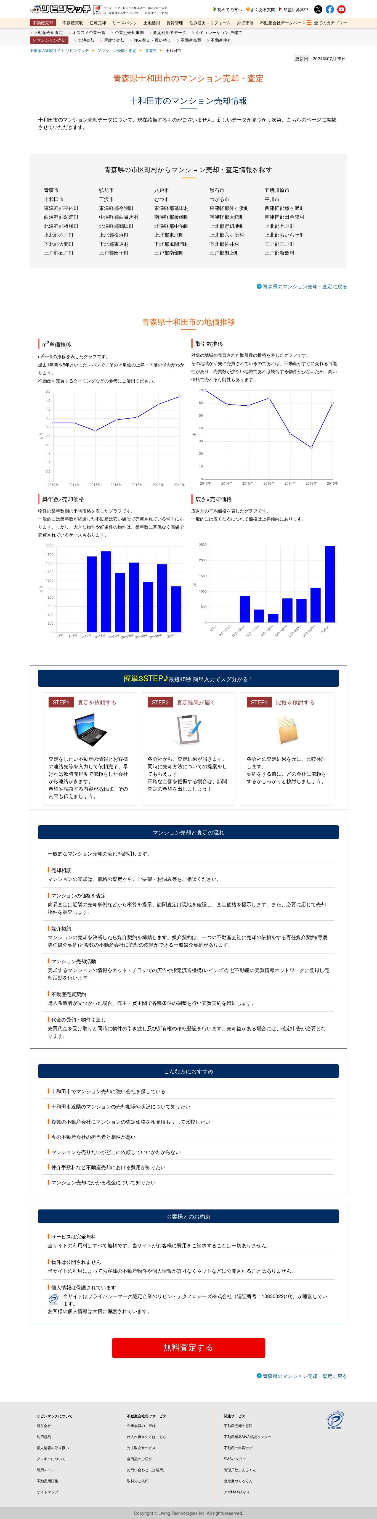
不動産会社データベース (283, 22)
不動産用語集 (47, 1480)
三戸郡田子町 (114, 252)
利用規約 (44, 1436)
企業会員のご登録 (141, 1425)
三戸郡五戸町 (59, 252)
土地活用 (152, 22)
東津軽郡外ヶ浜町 (229, 207)
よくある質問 (262, 9)
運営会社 (44, 1425)
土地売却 (86, 40)
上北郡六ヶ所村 (226, 234)
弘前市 (106, 189)
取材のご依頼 (137, 1480)
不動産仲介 (221, 40)
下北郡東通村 (114, 243)
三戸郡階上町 (224, 252)
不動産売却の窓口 (238, 1425)
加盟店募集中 (295, 9)
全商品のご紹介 (139, 1458)
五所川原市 (277, 189)
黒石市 (216, 189)
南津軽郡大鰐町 (226, 216)
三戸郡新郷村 (279, 252)
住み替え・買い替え (152, 40)
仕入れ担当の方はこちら (146, 1436)
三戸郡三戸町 (279, 243)
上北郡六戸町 (59, 234)
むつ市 (161, 198)
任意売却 (97, 22)
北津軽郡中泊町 (171, 225)
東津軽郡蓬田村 (171, 207)
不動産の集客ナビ (238, 1447)
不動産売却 (43, 22)
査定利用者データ (169, 32)
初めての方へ (229, 9)
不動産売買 (190, 40)
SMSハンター (235, 1458)
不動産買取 (72, 22)
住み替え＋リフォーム (210, 22)
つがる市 (219, 198)
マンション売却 (51, 40)
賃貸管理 (174, 22)
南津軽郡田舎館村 (284, 216)
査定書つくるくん (238, 1480)
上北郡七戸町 (279, 225)
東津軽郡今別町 (116, 207)
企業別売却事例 (129, 32)
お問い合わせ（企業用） (146, 1469)
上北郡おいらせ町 (284, 234)
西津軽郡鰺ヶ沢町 (284, 207)
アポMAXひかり (237, 1491)
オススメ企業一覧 (88, 32)
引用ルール (46, 1469)
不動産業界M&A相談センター (247, 1436)
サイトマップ (47, 1491)
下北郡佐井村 (224, 243)
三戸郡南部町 (169, 252)
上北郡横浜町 (114, 234)
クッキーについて (51, 1458)
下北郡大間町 (59, 243)
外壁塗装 (245, 22)
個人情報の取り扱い (53, 1447)
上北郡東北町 (169, 234)
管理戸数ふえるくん (240, 1469)
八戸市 (161, 189)
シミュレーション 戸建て (219, 32)
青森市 (51, 189)
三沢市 (106, 198)
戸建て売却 (114, 40)
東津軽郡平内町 (61, 207)
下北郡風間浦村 (171, 243)
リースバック (124, 22)
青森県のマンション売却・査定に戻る (305, 286)
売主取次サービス (141, 1447)
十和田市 (54, 198)
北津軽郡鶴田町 (116, 225)
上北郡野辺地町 (226, 225)
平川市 (272, 198)
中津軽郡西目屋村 (119, 216)
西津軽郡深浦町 (61, 216)
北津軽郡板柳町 (61, 225)
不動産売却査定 (48, 32)
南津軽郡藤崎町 (171, 216)
